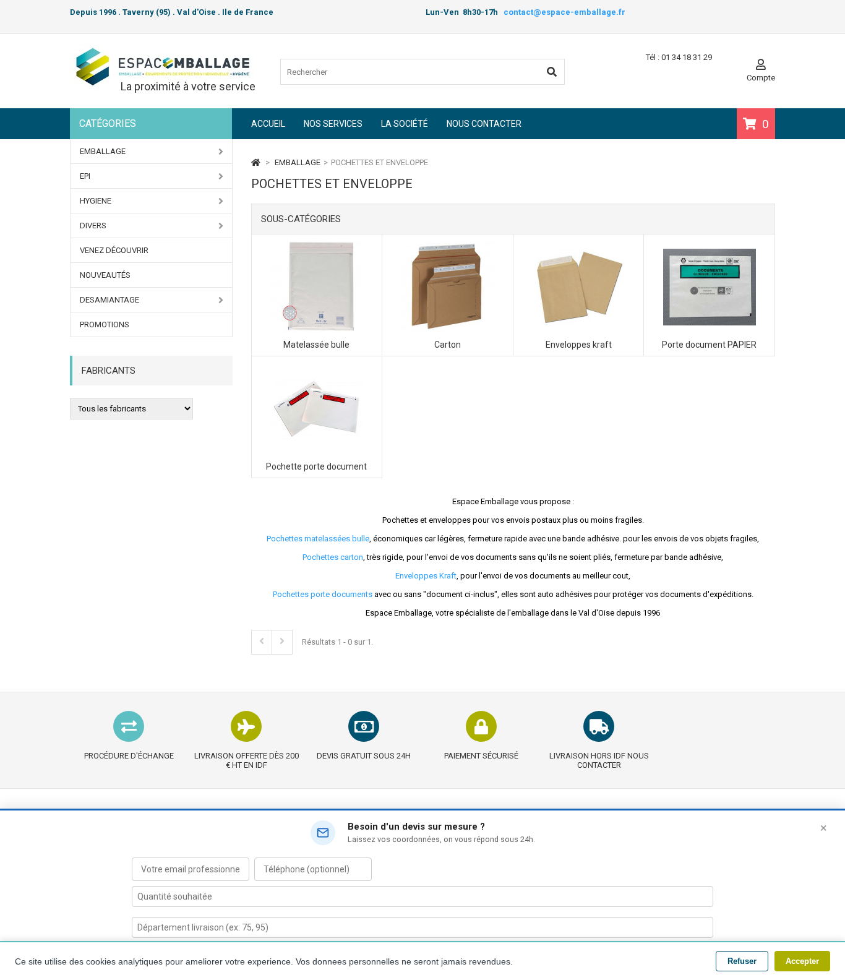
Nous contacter (484, 124)
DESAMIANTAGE (109, 299)
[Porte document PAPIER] (709, 245)
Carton (447, 345)
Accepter (802, 961)
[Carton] (447, 245)
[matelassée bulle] (316, 245)
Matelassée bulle (316, 345)
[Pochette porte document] (316, 367)
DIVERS (93, 225)
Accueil (268, 124)
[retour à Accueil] (255, 162)
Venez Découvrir (114, 250)
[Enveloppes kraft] (578, 245)
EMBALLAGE (103, 151)
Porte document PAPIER (709, 345)
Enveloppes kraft (579, 345)
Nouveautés (105, 275)
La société (404, 124)
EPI (85, 176)
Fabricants (108, 370)
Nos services (333, 124)
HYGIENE (95, 200)
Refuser (742, 961)
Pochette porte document (316, 466)
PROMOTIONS (104, 324)
